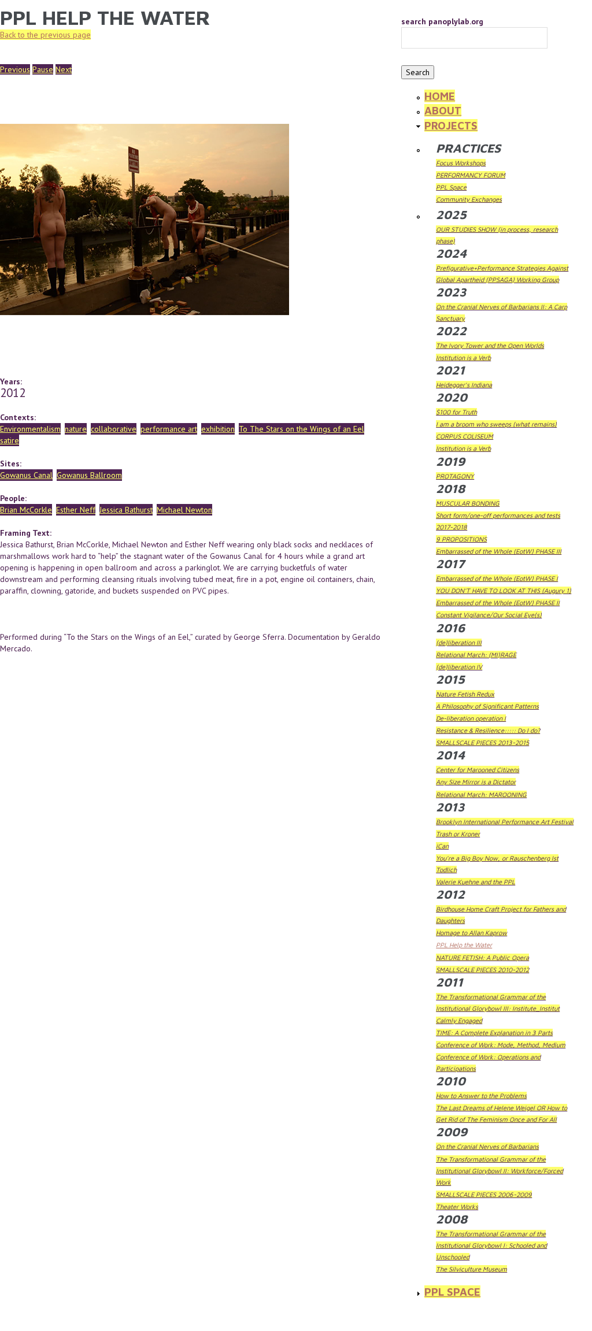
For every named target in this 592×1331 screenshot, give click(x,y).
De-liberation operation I (471, 718)
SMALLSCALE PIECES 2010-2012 (482, 969)
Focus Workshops (461, 162)
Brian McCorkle (26, 510)
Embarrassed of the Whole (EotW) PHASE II (498, 602)
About (442, 110)
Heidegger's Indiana (464, 384)
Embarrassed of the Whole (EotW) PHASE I (497, 578)
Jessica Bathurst (126, 510)
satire (9, 440)
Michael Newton (184, 510)
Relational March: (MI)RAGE (476, 654)
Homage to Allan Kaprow (471, 932)
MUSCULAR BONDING (468, 503)
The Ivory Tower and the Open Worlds (490, 345)
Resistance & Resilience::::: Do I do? (488, 730)
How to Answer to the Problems (481, 1095)
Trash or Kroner (458, 833)
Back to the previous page (45, 34)
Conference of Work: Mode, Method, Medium (500, 1044)
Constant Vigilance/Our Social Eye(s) (489, 614)
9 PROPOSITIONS (461, 539)
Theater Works (457, 1206)
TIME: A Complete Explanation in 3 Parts (494, 1032)
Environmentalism (30, 429)
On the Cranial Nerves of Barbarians (487, 1146)
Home (439, 96)
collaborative (113, 429)
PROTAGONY (455, 476)
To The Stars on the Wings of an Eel (301, 429)
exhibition (218, 429)
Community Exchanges (469, 199)
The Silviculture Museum (471, 1269)
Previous (15, 69)
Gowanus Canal (26, 475)
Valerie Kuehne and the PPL (475, 881)
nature (76, 429)
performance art (168, 429)
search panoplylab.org (442, 21)
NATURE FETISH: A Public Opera (482, 957)
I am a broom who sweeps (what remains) (496, 424)
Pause (42, 69)
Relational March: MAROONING (481, 794)
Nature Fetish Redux (465, 694)
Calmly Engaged (459, 1020)
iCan (442, 846)
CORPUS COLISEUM (464, 436)
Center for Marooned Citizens (477, 769)
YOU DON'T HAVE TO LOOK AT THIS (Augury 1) (503, 590)
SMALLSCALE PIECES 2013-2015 (482, 742)
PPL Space (451, 187)
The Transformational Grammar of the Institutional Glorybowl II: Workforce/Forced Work (499, 1170)
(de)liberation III (459, 642)
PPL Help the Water (464, 944)
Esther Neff (75, 510)
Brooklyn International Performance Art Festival (505, 821)
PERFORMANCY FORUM (470, 175)
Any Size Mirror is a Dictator (476, 781)
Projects (451, 125)
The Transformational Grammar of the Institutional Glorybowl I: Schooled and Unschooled (491, 1245)
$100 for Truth (456, 412)
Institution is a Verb (463, 357)
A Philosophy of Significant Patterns (487, 706)
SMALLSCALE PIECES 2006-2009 (484, 1194)
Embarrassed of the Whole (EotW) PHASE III (498, 551)
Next (64, 69)
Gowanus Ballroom (89, 475)
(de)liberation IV (459, 666)
